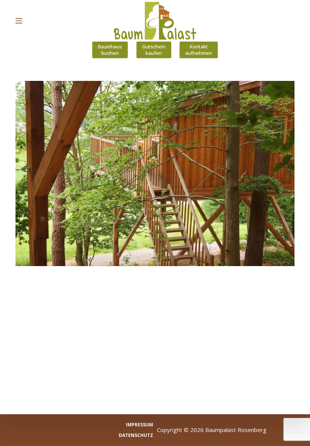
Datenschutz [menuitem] (136, 435)
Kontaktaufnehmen (198, 49)
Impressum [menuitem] (139, 425)
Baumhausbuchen (110, 49)
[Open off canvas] (19, 20)
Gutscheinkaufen (154, 49)
